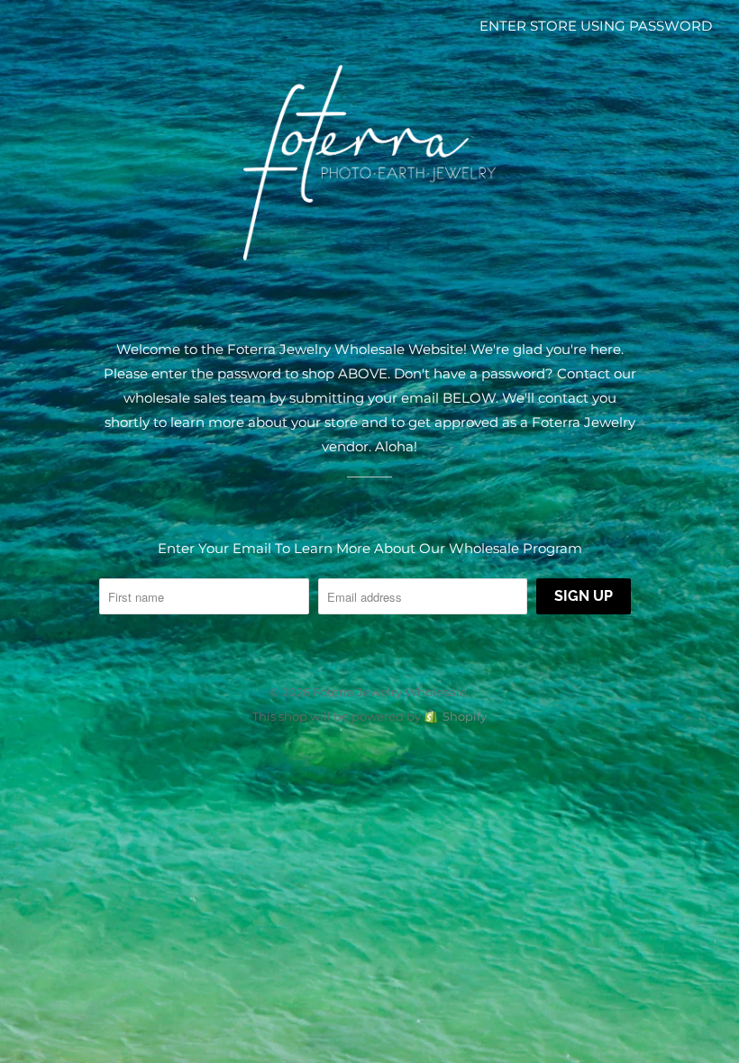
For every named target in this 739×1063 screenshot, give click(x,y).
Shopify (464, 716)
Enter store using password (595, 25)
